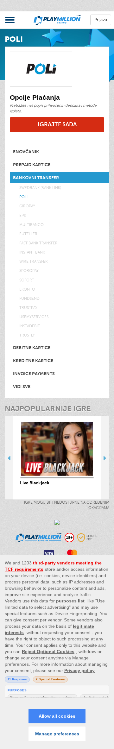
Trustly (27, 335)
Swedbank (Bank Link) (40, 188)
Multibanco (31, 225)
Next (105, 458)
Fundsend (29, 298)
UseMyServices (33, 317)
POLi (23, 197)
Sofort (26, 280)
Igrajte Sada (57, 124)
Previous (9, 458)
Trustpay (28, 307)
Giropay (27, 206)
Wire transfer (33, 261)
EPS (22, 215)
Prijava (100, 19)
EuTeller (28, 234)
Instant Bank (32, 252)
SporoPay (29, 270)
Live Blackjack (34, 482)
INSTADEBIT (29, 326)
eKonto (27, 289)
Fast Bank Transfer (38, 243)
